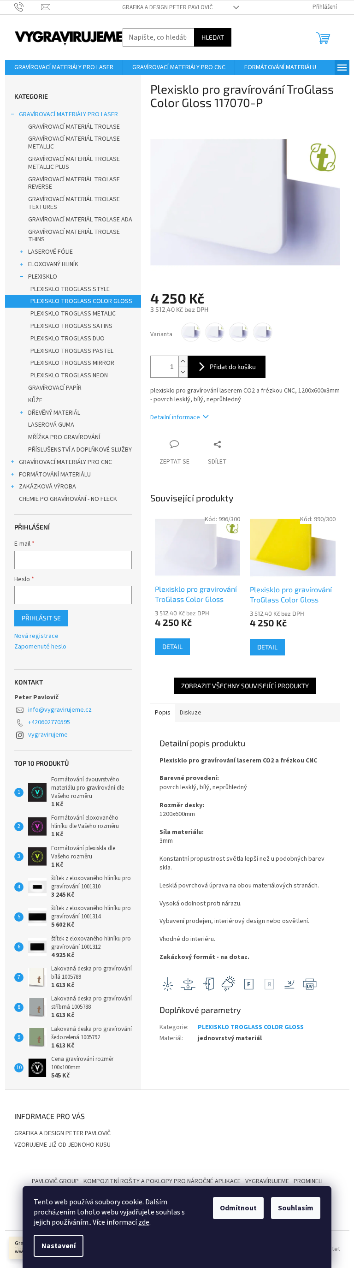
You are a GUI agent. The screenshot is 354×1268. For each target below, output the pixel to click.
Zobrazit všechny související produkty (245, 686)
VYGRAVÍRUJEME (267, 1181)
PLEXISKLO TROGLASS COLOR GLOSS (81, 301)
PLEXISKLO (42, 276)
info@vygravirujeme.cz (60, 709)
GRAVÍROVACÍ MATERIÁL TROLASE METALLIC (74, 142)
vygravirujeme (48, 734)
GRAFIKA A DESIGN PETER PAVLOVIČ (167, 7)
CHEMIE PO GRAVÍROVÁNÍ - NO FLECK (68, 499)
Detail (172, 646)
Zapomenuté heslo (40, 647)
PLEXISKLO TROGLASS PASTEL (71, 351)
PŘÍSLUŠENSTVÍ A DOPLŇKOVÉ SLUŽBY (80, 449)
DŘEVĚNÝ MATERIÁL (54, 412)
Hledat (212, 37)
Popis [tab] (163, 712)
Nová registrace (36, 636)
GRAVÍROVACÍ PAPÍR (55, 388)
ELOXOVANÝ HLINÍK (53, 264)
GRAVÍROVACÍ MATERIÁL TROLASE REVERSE (74, 183)
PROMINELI (308, 1181)
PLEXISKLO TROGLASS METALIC (73, 313)
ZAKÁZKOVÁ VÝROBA (47, 486)
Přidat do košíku (233, 366)
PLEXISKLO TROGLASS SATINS (71, 326)
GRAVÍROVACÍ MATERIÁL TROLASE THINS (74, 235)
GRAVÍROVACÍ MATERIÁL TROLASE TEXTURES (74, 203)
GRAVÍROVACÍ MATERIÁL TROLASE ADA (80, 219)
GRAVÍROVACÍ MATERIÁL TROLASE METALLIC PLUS (74, 163)
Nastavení (58, 1246)
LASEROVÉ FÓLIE (50, 251)
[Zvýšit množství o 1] (183, 361)
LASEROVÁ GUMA (51, 424)
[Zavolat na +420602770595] (27, 7)
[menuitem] (64, 67)
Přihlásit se (41, 618)
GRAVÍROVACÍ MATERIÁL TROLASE (74, 126)
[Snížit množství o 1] (183, 372)
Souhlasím (295, 1208)
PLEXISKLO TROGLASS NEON (69, 375)
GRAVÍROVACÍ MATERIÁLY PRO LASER (68, 114)
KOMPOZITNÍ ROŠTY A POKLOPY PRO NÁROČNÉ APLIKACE (162, 1181)
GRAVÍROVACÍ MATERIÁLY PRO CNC (65, 462)
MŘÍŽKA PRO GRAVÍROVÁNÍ (64, 437)
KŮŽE (35, 400)
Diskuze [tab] (190, 712)
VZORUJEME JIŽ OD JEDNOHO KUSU (62, 1144)
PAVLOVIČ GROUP (55, 1181)
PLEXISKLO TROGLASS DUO (67, 338)
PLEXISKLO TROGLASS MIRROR (72, 363)
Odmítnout (238, 1208)
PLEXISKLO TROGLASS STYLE (70, 289)
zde (143, 1222)
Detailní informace (175, 417)
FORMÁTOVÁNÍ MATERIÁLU (55, 474)
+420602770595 (49, 722)
